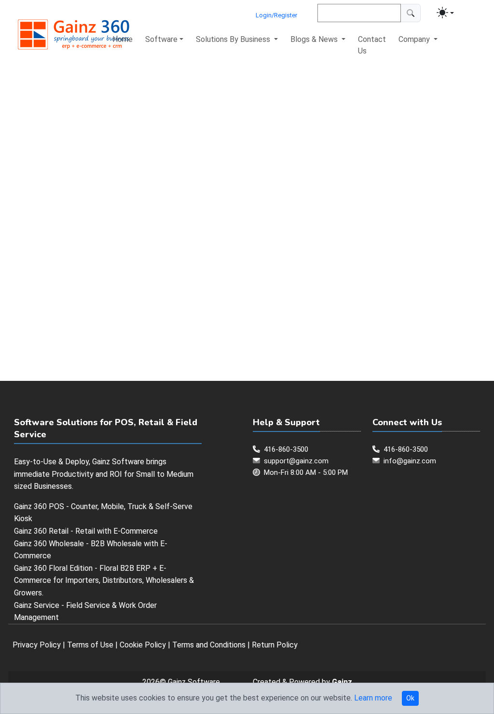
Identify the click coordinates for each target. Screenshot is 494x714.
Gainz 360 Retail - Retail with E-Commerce (86, 531)
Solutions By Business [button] (234, 39)
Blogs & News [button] (315, 39)
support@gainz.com (296, 461)
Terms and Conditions (209, 644)
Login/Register (276, 15)
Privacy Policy (37, 644)
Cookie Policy (143, 644)
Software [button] (161, 39)
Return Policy (275, 644)
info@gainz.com (410, 461)
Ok (410, 698)
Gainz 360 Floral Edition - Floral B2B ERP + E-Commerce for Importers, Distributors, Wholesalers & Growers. (104, 580)
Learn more (373, 697)
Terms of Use (90, 644)
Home (122, 39)
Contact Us (372, 45)
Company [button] (415, 39)
